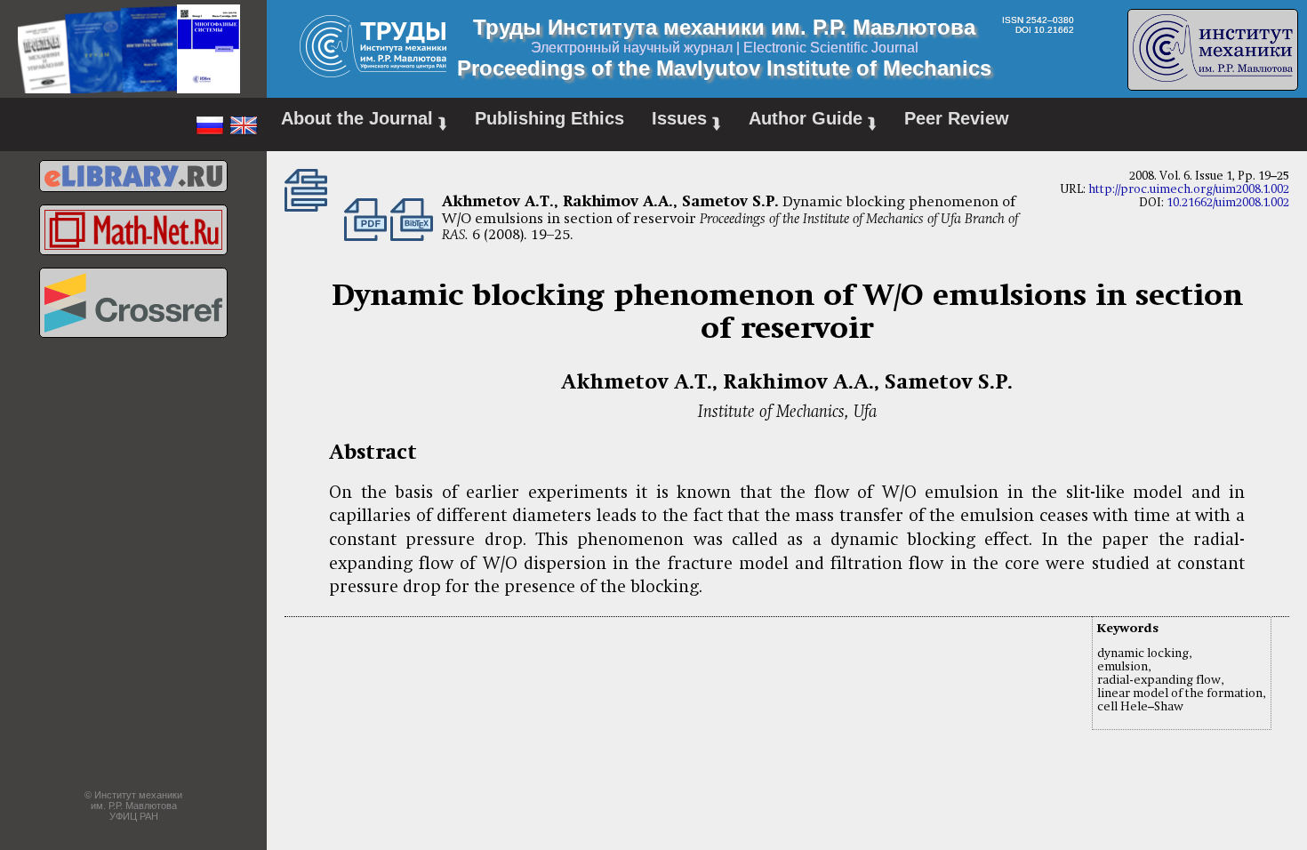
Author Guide (813, 120)
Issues (686, 120)
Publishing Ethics (549, 118)
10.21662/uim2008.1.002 (1228, 202)
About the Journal (364, 120)
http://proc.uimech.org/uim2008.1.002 (1188, 189)
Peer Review (956, 118)
